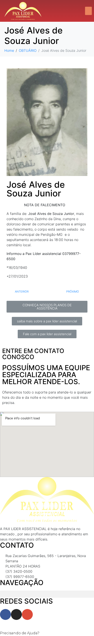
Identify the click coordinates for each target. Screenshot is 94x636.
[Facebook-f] (5, 614)
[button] (88, 11)
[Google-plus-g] (27, 614)
